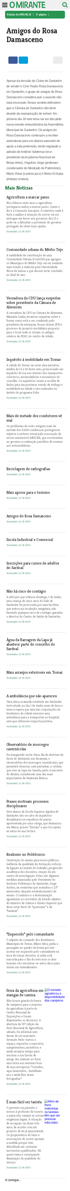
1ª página (41, 14)
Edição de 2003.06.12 (19, 14)
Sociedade (13, 22)
